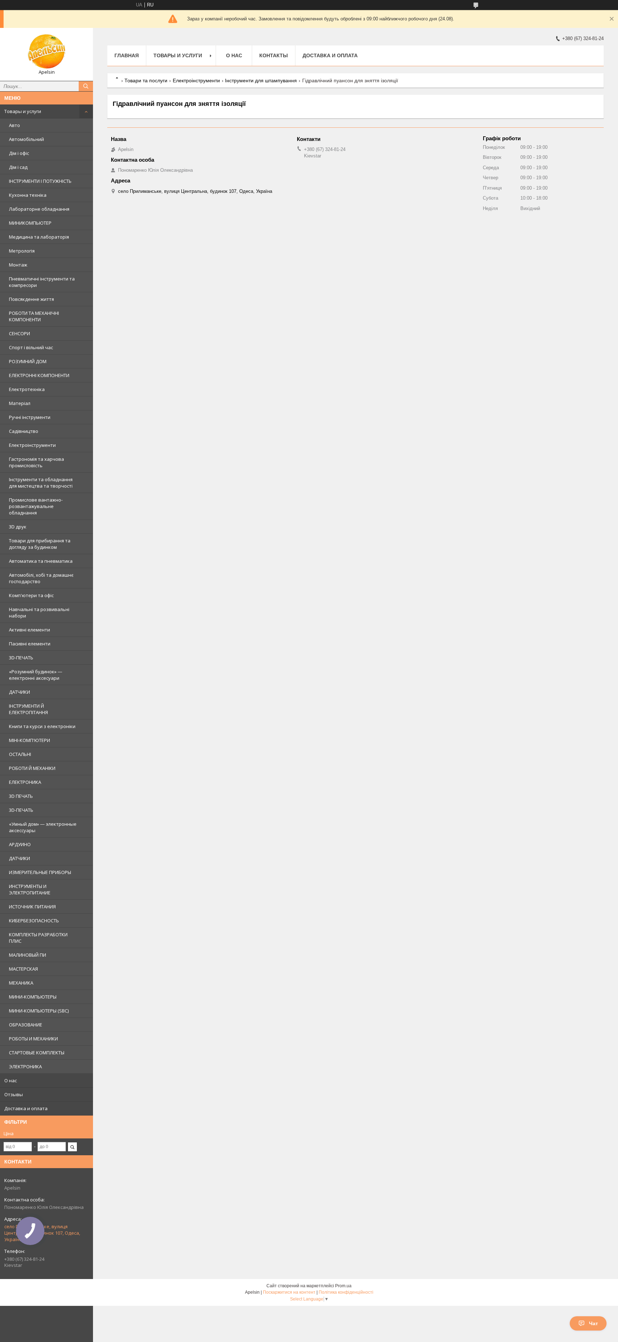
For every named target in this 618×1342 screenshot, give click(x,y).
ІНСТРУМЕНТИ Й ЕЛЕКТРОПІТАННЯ (28, 709)
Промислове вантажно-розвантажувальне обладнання (36, 506)
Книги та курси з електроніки (42, 726)
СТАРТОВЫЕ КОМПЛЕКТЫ (36, 1052)
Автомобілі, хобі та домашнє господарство (41, 578)
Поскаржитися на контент (289, 1292)
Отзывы (13, 1094)
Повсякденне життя (31, 299)
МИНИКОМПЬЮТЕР (30, 223)
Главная (126, 55)
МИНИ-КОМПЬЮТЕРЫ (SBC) (39, 1010)
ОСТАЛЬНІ (20, 754)
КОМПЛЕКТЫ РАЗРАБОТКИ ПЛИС (38, 937)
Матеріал (19, 403)
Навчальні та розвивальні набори (39, 612)
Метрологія (22, 251)
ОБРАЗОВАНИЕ (25, 1024)
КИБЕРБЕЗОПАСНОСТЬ (34, 920)
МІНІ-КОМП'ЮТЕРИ (29, 740)
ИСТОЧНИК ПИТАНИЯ (32, 906)
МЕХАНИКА (21, 983)
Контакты (273, 55)
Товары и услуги (22, 111)
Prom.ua (343, 1285)
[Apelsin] (46, 51)
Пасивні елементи (29, 643)
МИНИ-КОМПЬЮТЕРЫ (33, 997)
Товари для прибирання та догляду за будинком (39, 543)
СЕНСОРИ (19, 333)
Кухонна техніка (27, 195)
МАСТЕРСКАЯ (23, 969)
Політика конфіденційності (346, 1292)
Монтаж (18, 265)
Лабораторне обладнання (39, 209)
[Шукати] (86, 86)
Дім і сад (18, 167)
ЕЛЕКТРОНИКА (25, 782)
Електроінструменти (32, 445)
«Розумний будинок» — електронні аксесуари (35, 674)
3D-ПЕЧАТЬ (21, 657)
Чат (593, 1323)
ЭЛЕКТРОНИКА (25, 1066)
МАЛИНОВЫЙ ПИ (27, 955)
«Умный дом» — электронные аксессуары (43, 827)
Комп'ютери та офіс (31, 595)
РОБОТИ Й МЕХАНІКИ (32, 768)
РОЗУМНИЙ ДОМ (27, 361)
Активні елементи (29, 629)
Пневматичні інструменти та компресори (42, 281)
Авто (14, 125)
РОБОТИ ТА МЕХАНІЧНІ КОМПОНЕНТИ (34, 316)
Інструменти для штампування (261, 80)
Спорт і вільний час (31, 347)
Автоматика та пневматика (41, 561)
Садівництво (23, 431)
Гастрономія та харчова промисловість (36, 462)
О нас (10, 1080)
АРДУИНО (20, 844)
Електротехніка (27, 389)
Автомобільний (26, 139)
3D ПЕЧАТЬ (21, 796)
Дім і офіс (19, 153)
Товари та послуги (145, 80)
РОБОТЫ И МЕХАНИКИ (33, 1038)
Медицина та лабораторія (39, 237)
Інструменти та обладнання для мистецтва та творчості (41, 482)
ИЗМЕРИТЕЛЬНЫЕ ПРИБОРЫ (40, 872)
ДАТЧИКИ (19, 692)
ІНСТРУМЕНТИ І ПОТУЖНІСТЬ (40, 181)
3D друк (17, 526)
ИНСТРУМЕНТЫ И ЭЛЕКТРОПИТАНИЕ (29, 889)
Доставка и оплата (26, 1108)
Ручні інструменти (29, 417)
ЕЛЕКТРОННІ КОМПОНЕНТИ (39, 375)
